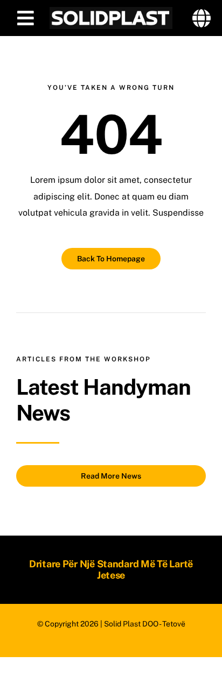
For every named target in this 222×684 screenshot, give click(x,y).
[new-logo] (111, 11)
